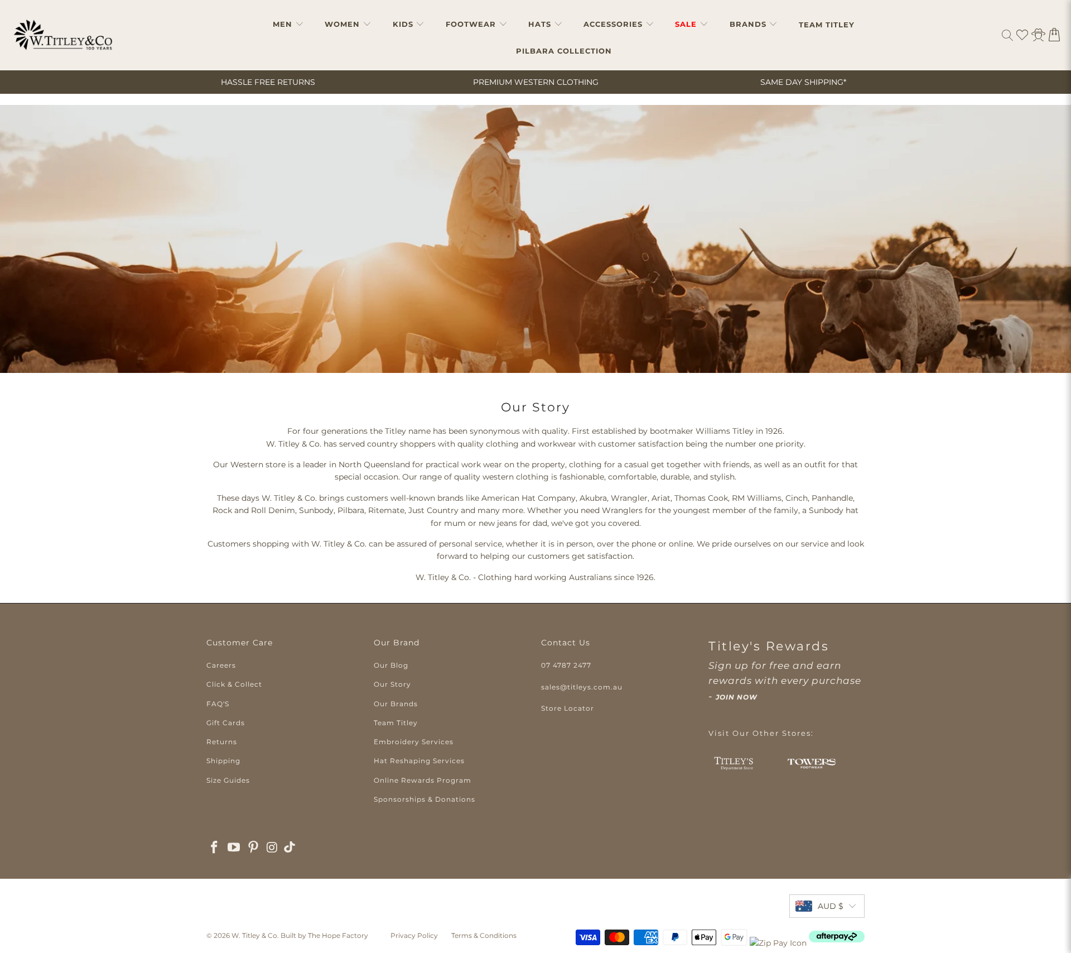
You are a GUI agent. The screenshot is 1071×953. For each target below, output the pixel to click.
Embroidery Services (414, 742)
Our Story (392, 684)
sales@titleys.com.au (582, 687)
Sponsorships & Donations (424, 799)
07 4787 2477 (566, 665)
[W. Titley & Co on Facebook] (214, 848)
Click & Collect (234, 684)
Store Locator (567, 708)
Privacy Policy (414, 935)
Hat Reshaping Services (419, 760)
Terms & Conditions (484, 935)
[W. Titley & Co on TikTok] (289, 848)
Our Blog (391, 665)
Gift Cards (225, 723)
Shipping (223, 760)
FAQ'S (217, 704)
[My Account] (1038, 35)
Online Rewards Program (422, 780)
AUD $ (830, 906)
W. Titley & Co (254, 935)
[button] (288, 24)
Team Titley (396, 723)
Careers (221, 665)
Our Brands (396, 704)
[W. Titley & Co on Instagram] (272, 848)
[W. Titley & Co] (62, 35)
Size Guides (228, 780)
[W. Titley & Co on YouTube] (234, 848)
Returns (221, 742)
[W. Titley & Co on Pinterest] (253, 848)
